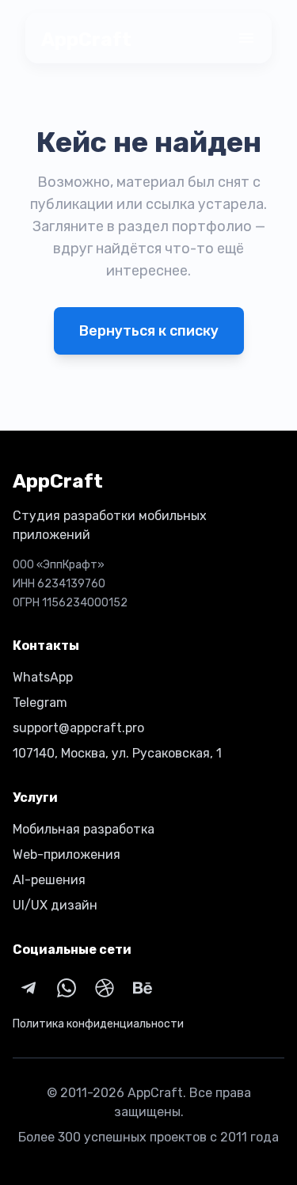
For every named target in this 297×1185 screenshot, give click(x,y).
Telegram (40, 702)
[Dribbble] (104, 988)
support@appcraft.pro (78, 727)
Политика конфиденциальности (98, 1024)
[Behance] (142, 988)
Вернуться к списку (149, 331)
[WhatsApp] (66, 988)
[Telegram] (28, 988)
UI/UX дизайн (55, 905)
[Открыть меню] (246, 38)
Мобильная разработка (83, 829)
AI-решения (49, 879)
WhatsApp (43, 677)
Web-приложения (66, 854)
